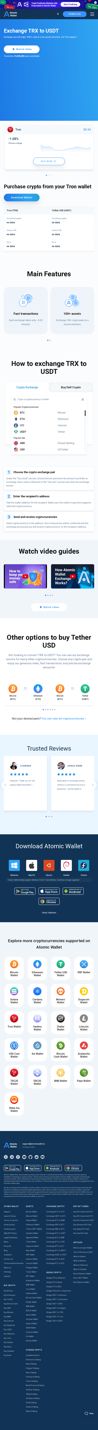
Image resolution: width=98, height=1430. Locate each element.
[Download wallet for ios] (49, 891)
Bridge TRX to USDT (54, 1321)
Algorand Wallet (32, 1238)
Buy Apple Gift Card (81, 1229)
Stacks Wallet (31, 1341)
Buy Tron (7, 1338)
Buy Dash (7, 1355)
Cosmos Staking (32, 1377)
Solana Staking (32, 1407)
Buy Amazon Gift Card (82, 1225)
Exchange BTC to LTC (55, 1246)
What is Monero (79, 1261)
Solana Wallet (31, 1220)
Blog (5, 1250)
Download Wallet (21, 197)
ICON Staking (31, 1403)
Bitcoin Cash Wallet (34, 1298)
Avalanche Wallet (33, 1281)
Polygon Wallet (32, 1268)
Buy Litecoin (9, 1321)
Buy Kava (7, 1347)
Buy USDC (8, 1330)
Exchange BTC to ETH (55, 1212)
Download (75, 14)
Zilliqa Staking (31, 1394)
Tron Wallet (30, 1289)
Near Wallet (30, 1250)
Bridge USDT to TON (54, 1312)
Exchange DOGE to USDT (56, 1255)
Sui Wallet (30, 1336)
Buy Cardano (9, 1351)
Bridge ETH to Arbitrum (55, 1278)
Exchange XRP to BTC (55, 1225)
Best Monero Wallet (81, 1282)
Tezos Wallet (31, 1272)
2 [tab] (49, 176)
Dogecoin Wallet (32, 1246)
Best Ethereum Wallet (82, 1274)
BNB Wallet (30, 1285)
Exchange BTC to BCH (55, 1259)
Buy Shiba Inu (9, 1334)
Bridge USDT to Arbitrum (56, 1295)
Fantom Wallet (32, 1259)
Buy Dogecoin (9, 1325)
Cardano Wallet (32, 1233)
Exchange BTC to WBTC (56, 1250)
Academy (8, 1255)
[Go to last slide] (5, 785)
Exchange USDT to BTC (56, 1216)
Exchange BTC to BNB (55, 1238)
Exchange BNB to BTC (55, 1229)
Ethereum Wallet (33, 1225)
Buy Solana (8, 1342)
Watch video (24, 49)
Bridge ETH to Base (54, 1282)
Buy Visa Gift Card (80, 1233)
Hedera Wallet (31, 1293)
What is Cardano (80, 1269)
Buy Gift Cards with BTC (83, 1212)
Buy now (47, 161)
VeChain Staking (32, 1390)
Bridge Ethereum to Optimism (58, 1291)
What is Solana (79, 1256)
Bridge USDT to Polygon (56, 1308)
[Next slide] (93, 785)
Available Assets (33, 1355)
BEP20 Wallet (31, 1311)
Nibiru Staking (31, 1411)
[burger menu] (92, 14)
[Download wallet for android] (24, 891)
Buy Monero (9, 1312)
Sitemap (7, 1272)
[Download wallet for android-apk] (73, 891)
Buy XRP (7, 1308)
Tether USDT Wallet (34, 1229)
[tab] (46, 816)
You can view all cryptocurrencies (63, 718)
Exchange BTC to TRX (55, 1242)
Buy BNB (7, 1317)
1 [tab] (47, 176)
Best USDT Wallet (80, 1278)
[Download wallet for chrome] (49, 901)
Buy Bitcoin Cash (11, 1304)
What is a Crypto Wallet (82, 1248)
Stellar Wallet (31, 1302)
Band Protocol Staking (35, 1385)
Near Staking (31, 1373)
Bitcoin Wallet (31, 1212)
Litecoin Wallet (32, 1263)
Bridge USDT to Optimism (57, 1299)
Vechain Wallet (32, 1319)
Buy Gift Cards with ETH (83, 1216)
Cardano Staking (32, 1398)
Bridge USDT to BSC (54, 1304)
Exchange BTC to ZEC (55, 1263)
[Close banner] (95, 2)
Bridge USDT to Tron (54, 1317)
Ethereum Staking (33, 1360)
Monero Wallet (32, 1216)
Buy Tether (8, 1299)
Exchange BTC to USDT (56, 1233)
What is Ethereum (80, 1265)
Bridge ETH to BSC (54, 1287)
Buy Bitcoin (8, 1291)
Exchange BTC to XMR (55, 1220)
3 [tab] (52, 176)
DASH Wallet (31, 1328)
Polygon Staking (32, 1368)
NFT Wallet (30, 1276)
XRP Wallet (30, 1255)
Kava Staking (31, 1364)
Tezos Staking (32, 1381)
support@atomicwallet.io (33, 1144)
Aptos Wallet (31, 1315)
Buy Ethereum (9, 1295)
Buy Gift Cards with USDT (83, 1220)
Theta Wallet (31, 1242)
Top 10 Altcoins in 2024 (82, 1252)
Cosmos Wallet (32, 1332)
